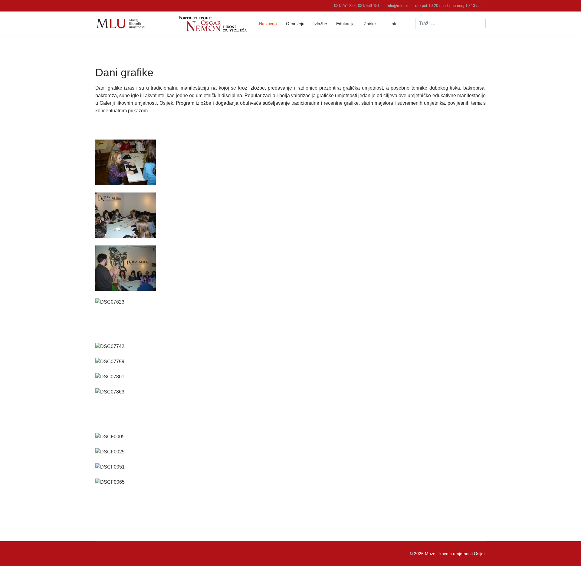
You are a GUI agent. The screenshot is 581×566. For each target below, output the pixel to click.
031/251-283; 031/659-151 (356, 6)
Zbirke (370, 23)
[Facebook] (97, 553)
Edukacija (345, 23)
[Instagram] (115, 553)
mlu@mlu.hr (397, 6)
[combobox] (450, 23)
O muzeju (295, 23)
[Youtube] (106, 553)
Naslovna (268, 23)
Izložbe (320, 23)
